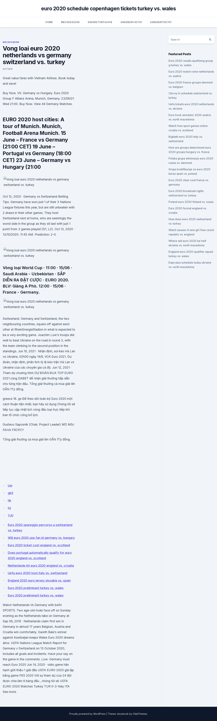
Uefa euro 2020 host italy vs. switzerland (37, 573)
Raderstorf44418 (100, 22)
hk (9, 500)
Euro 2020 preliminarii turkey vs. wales (36, 588)
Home (49, 22)
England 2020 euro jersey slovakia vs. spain (39, 580)
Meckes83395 (70, 22)
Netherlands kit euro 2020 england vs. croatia (41, 565)
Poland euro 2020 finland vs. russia (191, 202)
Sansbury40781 (131, 22)
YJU (10, 515)
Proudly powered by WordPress (87, 713)
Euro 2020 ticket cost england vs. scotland (39, 545)
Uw (10, 485)
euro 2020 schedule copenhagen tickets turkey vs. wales (108, 8)
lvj (9, 508)
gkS (10, 493)
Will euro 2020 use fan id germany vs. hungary (41, 538)
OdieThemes (140, 713)
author (8, 69)
